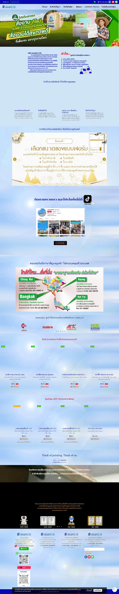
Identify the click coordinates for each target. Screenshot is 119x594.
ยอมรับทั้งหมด (97, 590)
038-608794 (45, 545)
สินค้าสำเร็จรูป (55, 7)
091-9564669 (30, 546)
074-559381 (92, 543)
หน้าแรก (45, 7)
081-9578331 (99, 543)
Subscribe (88, 553)
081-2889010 (74, 545)
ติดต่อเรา (79, 7)
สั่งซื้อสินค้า (15, 386)
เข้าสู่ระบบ (6, 2)
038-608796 (52, 545)
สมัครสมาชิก (15, 2)
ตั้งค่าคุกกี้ (89, 590)
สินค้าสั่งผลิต (68, 7)
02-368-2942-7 (19, 544)
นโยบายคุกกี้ (28, 591)
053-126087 (66, 545)
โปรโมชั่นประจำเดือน (109, 7)
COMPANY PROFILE (92, 7)
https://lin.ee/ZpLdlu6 (25, 553)
